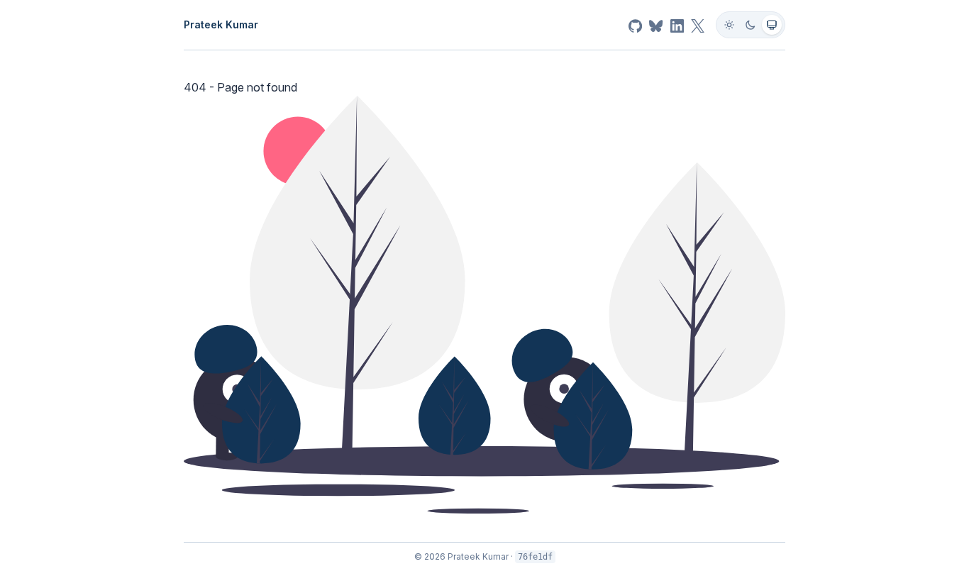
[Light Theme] (729, 25)
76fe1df (535, 557)
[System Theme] (772, 25)
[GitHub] (635, 24)
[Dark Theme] (750, 25)
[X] (697, 24)
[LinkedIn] (677, 24)
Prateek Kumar (221, 24)
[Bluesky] (656, 24)
